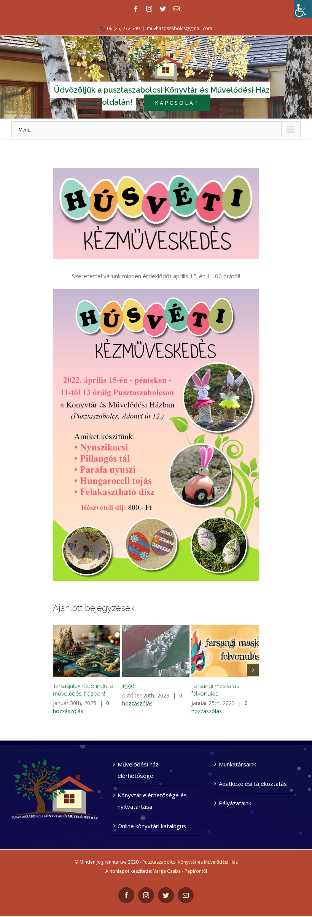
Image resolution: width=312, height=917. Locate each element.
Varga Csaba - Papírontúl (180, 871)
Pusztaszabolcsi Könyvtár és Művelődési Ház (190, 862)
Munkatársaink (237, 764)
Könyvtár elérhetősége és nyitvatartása (152, 800)
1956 (128, 686)
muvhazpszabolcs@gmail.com (179, 28)
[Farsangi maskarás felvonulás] (225, 651)
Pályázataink (235, 803)
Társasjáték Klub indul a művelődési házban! (83, 690)
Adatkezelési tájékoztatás (253, 783)
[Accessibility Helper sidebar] (303, 9)
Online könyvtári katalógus (152, 826)
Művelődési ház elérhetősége (138, 769)
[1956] (155, 651)
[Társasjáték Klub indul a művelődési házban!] (86, 651)
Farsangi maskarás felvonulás (215, 690)
